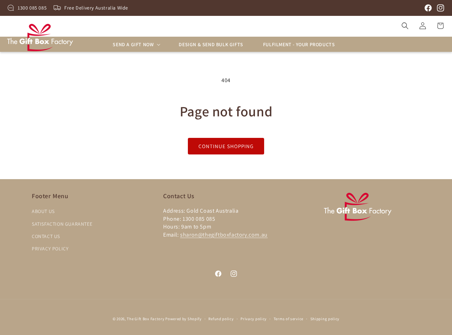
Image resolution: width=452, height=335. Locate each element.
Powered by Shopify (183, 318)
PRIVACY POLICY (50, 248)
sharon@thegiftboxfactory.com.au (224, 234)
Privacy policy (253, 318)
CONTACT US (46, 236)
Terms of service (288, 318)
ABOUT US (43, 211)
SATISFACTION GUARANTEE (62, 224)
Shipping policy (325, 318)
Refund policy (220, 318)
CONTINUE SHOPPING (226, 146)
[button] (135, 44)
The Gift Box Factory (145, 318)
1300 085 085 (32, 8)
